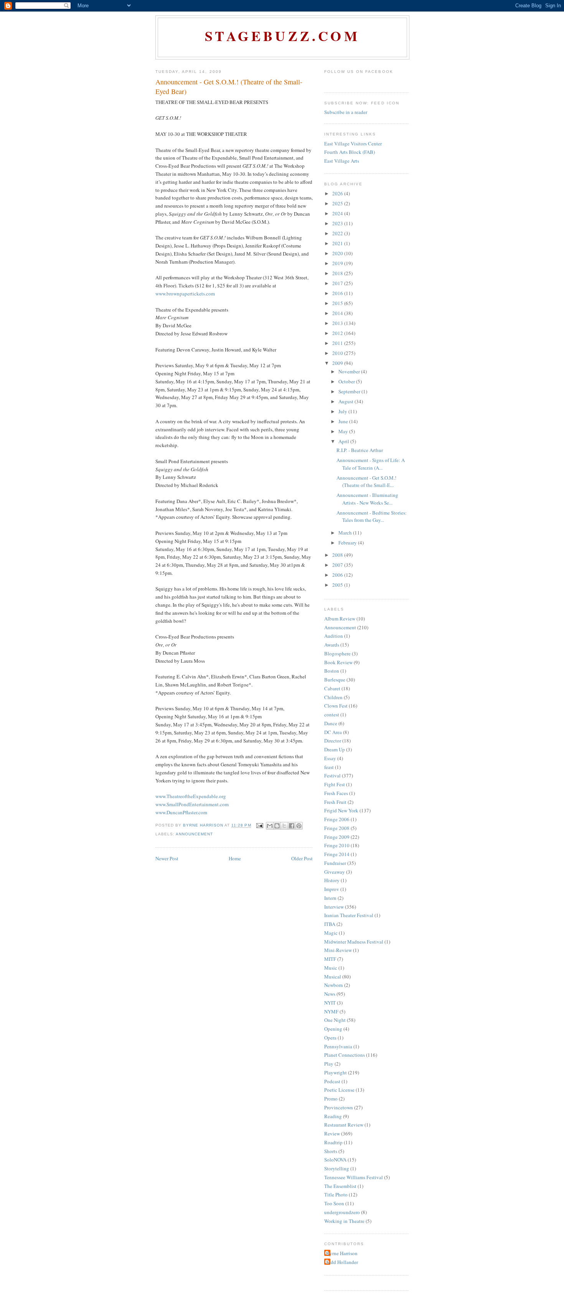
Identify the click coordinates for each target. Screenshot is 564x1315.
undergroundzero (342, 1212)
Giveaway (334, 871)
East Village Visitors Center (353, 143)
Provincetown (338, 1107)
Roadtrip (333, 1142)
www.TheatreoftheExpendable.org (190, 796)
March (345, 532)
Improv (331, 889)
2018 (338, 273)
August (346, 401)
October (347, 381)
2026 (338, 193)
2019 (338, 263)
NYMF (331, 1011)
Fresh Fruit (335, 802)
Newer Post (166, 858)
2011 (338, 343)
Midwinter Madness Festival (353, 941)
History (332, 880)
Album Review (339, 618)
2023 (338, 223)
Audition (333, 635)
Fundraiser (335, 863)
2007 (338, 564)
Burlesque (334, 679)
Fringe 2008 (337, 828)
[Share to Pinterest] (299, 826)
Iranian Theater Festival (348, 915)
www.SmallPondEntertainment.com (192, 804)
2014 (338, 313)
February (348, 542)
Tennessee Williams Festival (353, 1177)
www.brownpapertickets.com (185, 293)
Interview (334, 906)
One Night (335, 1019)
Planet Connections (344, 1054)
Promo (331, 1098)
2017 (338, 283)
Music (330, 967)
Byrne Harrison (342, 1253)
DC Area (333, 732)
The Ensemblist (340, 1186)
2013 (338, 323)
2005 (338, 584)
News (329, 993)
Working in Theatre (344, 1221)
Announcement (194, 834)
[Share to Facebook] (291, 826)
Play (328, 1063)
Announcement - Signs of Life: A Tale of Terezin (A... (370, 464)
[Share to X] (284, 826)
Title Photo (336, 1194)
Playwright (335, 1072)
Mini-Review (338, 950)
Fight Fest (334, 784)
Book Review (338, 662)
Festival (332, 775)
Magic (331, 932)
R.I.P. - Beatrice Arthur (359, 450)
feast (329, 767)
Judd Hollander (342, 1262)
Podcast (332, 1081)
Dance (330, 723)
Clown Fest (336, 705)
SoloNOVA (335, 1159)
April (344, 441)
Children (333, 697)
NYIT (330, 1002)
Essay (330, 758)
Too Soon (334, 1203)
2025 (338, 203)
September (349, 391)
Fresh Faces (336, 793)
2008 (338, 554)
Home (235, 858)
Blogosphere (337, 653)
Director (332, 740)
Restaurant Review (343, 1124)
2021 (338, 243)
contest (331, 714)
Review (332, 1133)
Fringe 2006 (337, 819)
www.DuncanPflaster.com (181, 812)
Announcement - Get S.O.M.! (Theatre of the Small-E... (366, 481)
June (343, 421)
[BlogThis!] (277, 826)
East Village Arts (341, 160)
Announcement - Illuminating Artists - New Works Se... (367, 499)
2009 (338, 363)
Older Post (302, 858)
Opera (330, 1037)
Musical (332, 976)
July (343, 411)
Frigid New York (341, 810)
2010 (338, 353)
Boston (331, 670)
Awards (331, 644)
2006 (338, 574)
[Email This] (270, 826)
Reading (333, 1116)
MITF (330, 958)
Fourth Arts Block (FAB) (349, 151)
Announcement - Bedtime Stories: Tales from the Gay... (371, 516)
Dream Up (334, 749)
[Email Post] (259, 825)
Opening (333, 1028)
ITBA (329, 924)
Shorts (330, 1151)
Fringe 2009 (337, 836)
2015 (338, 303)
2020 (338, 253)
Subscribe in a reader (345, 112)
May (343, 431)
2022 (338, 233)
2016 (338, 293)
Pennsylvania (338, 1046)
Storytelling (336, 1168)
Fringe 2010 (337, 845)
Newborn (333, 985)
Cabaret (332, 688)
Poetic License (339, 1089)
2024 (338, 213)
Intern (330, 897)
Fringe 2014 (337, 854)
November (349, 371)
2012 (338, 333)
